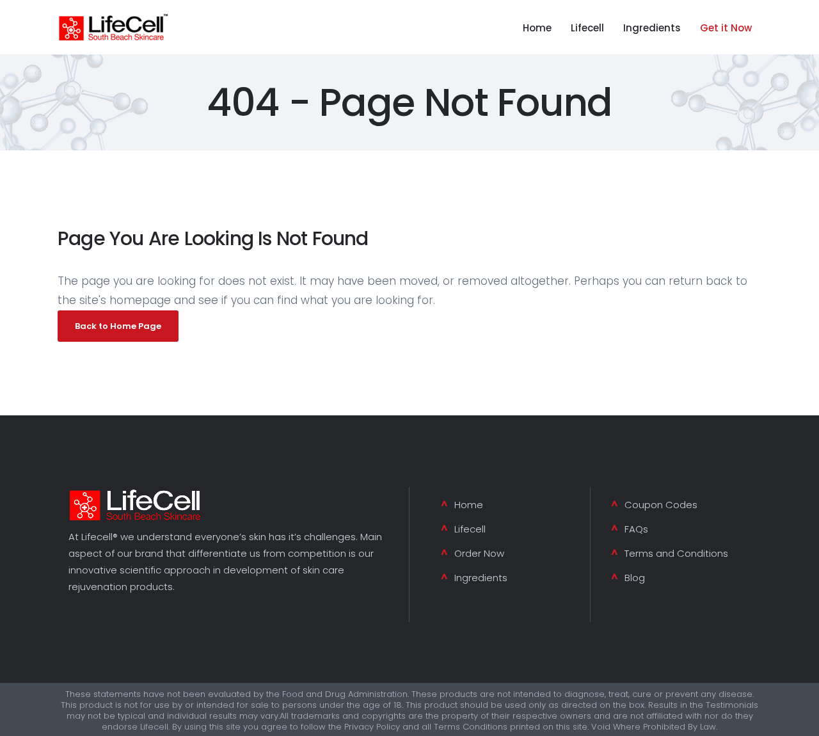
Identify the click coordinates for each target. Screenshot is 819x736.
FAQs (636, 529)
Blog (634, 577)
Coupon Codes (660, 504)
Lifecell (470, 529)
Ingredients (480, 577)
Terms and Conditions (676, 553)
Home (468, 504)
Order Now (479, 553)
